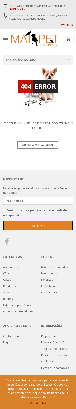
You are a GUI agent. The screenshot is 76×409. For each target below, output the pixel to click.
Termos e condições (54, 349)
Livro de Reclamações (55, 368)
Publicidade (48, 361)
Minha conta (49, 273)
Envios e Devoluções (54, 342)
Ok (31, 402)
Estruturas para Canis (17, 305)
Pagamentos (49, 336)
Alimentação (11, 267)
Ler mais (40, 402)
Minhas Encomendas (54, 267)
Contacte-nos (11, 336)
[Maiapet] (34, 39)
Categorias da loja (20, 60)
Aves (6, 292)
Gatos (7, 280)
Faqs (6, 342)
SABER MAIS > (17, 9)
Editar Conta (49, 292)
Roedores (9, 286)
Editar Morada (50, 286)
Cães (6, 273)
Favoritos (66, 24)
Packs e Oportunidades (18, 311)
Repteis (8, 299)
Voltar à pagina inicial (37, 144)
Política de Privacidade (55, 355)
